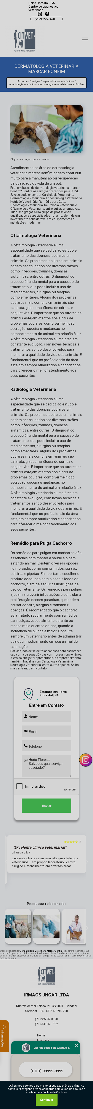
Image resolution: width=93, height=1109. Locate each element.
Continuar (46, 1099)
